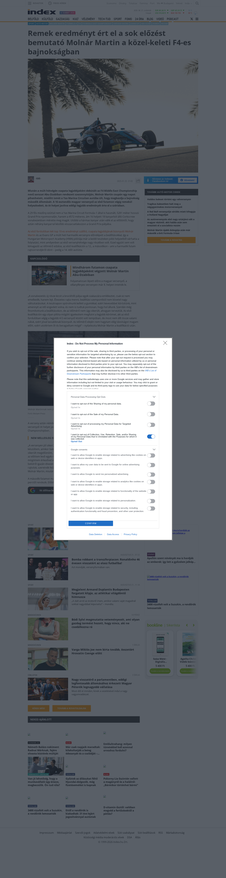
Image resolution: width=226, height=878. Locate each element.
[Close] (166, 344)
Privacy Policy (130, 534)
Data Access (113, 534)
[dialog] (113, 439)
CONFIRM (91, 523)
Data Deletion (95, 534)
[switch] (151, 403)
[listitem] (113, 396)
